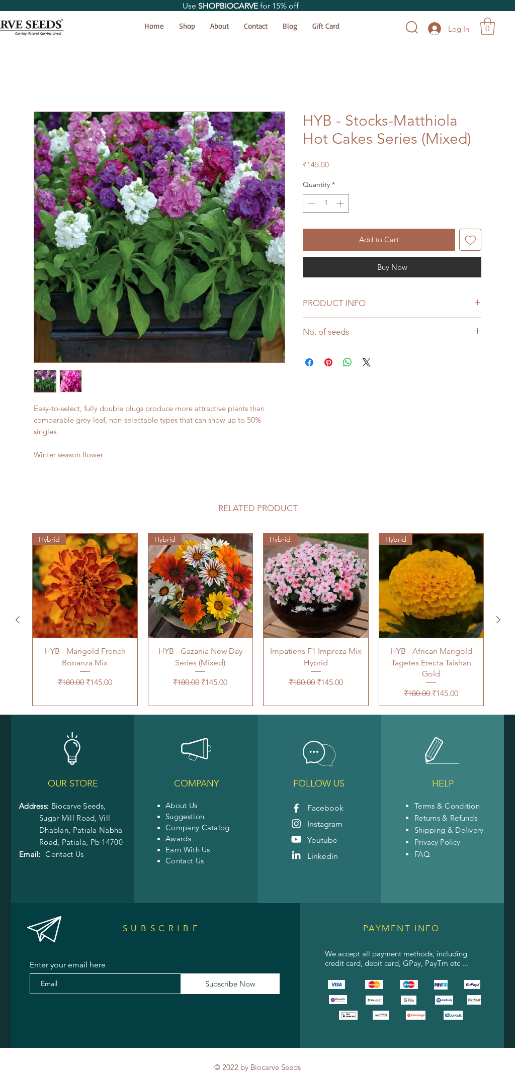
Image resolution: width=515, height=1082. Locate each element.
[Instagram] (296, 825)
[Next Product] (498, 621)
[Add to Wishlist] (470, 241)
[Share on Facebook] (309, 364)
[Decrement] (310, 205)
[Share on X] (367, 364)
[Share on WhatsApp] (347, 364)
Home (45, 76)
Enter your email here (68, 966)
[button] (487, 26)
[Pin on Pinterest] (328, 364)
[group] (258, 621)
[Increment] (341, 205)
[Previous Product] (18, 621)
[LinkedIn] (296, 856)
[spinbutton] (326, 205)
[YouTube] (296, 841)
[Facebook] (296, 810)
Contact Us (64, 855)
